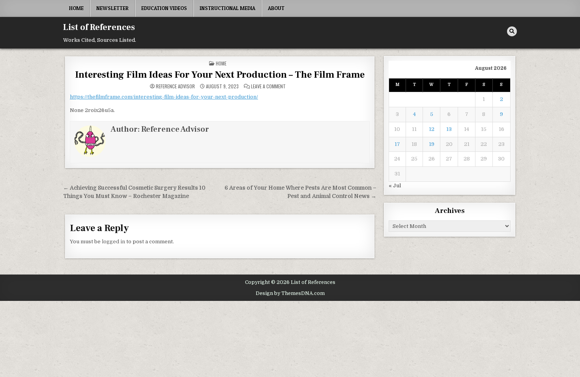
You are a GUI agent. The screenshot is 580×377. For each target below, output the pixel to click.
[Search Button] (512, 31)
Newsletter (112, 8)
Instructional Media (227, 8)
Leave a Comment (268, 86)
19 (431, 144)
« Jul (395, 185)
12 (431, 129)
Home (76, 8)
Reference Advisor (175, 86)
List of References (99, 27)
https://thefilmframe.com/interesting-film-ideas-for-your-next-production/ (164, 97)
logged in (113, 241)
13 (449, 129)
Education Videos (164, 8)
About (276, 8)
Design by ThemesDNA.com (290, 293)
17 (397, 144)
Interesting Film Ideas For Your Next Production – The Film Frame (220, 75)
